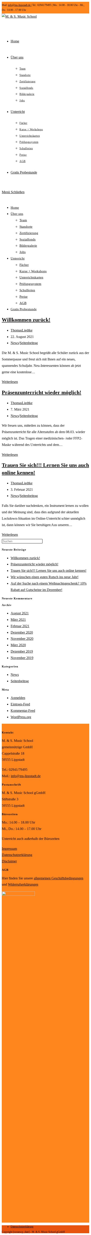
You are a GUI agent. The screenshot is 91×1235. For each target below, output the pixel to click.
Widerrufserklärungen (23, 884)
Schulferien (27, 290)
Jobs (22, 252)
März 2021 (18, 619)
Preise (23, 296)
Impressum (9, 848)
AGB (23, 303)
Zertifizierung (28, 233)
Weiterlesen (10, 382)
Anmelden (18, 698)
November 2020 (22, 638)
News (15, 343)
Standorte (25, 226)
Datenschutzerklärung (17, 855)
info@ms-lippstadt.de (19, 5)
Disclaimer (9, 861)
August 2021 (20, 613)
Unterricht (18, 258)
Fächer (24, 265)
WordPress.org (21, 717)
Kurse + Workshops (33, 271)
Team (23, 220)
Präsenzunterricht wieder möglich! (41, 392)
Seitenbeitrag (29, 343)
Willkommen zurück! (26, 320)
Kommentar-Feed (23, 710)
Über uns (17, 214)
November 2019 (22, 658)
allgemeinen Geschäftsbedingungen (58, 878)
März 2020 (18, 645)
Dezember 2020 (22, 632)
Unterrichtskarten (31, 277)
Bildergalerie (28, 245)
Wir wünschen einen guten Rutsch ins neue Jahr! (44, 577)
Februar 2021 (20, 626)
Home (15, 207)
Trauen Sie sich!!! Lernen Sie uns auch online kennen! (48, 570)
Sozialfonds (27, 239)
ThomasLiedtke (21, 330)
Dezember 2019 (22, 651)
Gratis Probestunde (24, 309)
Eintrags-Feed (20, 704)
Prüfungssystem (30, 284)
